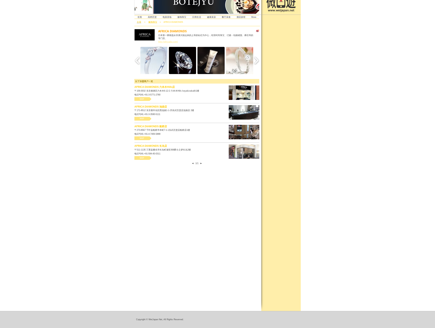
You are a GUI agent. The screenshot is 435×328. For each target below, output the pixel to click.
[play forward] (256, 60)
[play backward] (137, 60)
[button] (154, 60)
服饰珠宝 (152, 21)
